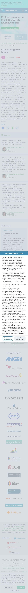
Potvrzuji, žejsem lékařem (8, 338)
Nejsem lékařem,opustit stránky (20, 338)
